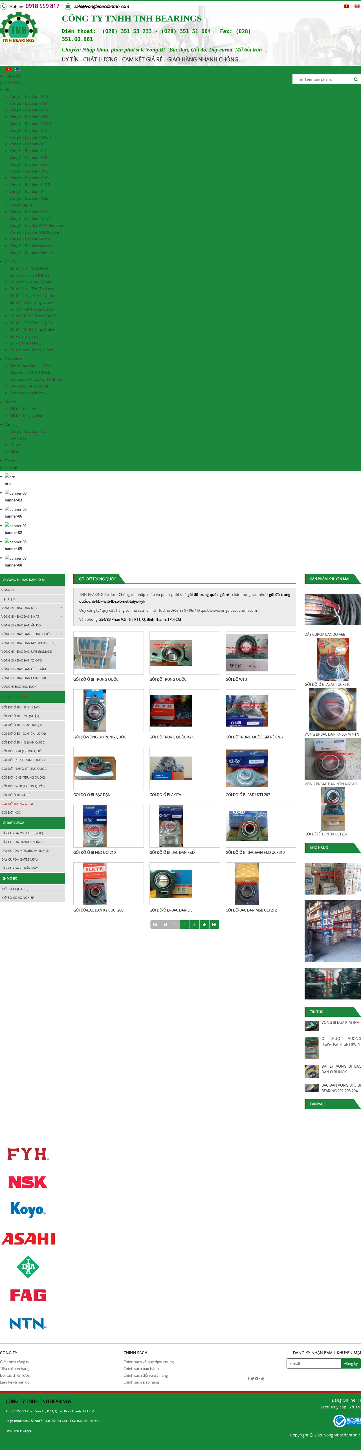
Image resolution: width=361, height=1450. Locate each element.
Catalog (11, 424)
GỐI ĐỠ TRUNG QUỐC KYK (171, 737)
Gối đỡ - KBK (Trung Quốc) (31, 309)
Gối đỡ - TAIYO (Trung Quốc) (33, 315)
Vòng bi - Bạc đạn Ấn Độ (21, 625)
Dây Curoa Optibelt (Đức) (31, 365)
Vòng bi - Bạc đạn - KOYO (30, 123)
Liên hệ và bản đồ (15, 1382)
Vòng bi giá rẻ (21, 205)
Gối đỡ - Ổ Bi (17, 697)
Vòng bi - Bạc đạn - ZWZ (29, 171)
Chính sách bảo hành (141, 1368)
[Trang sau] (204, 924)
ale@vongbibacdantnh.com (102, 6)
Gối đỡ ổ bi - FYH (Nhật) (29, 275)
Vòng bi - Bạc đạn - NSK (29, 116)
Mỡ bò (10, 401)
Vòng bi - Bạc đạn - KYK (29, 164)
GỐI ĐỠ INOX (11, 812)
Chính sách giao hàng (141, 1382)
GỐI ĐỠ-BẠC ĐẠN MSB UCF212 (251, 910)
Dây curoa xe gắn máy (28, 392)
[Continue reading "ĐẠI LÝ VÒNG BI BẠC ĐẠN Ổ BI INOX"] (312, 1071)
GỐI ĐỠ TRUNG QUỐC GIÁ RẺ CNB (254, 737)
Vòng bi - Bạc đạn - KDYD (30, 184)
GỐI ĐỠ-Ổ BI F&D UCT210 (94, 852)
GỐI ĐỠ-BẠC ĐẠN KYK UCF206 (98, 910)
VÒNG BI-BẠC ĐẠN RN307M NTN (332, 734)
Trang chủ (13, 76)
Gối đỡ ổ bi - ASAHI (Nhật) (31, 282)
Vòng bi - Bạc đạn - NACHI (31, 137)
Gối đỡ (10, 261)
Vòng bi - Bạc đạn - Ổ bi (26, 580)
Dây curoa (13, 358)
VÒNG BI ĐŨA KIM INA (340, 1022)
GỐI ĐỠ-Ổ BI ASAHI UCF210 (327, 684)
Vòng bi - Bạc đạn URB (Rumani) (36, 232)
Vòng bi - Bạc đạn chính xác (32, 252)
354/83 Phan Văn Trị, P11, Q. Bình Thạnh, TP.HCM (140, 619)
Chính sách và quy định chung (149, 1361)
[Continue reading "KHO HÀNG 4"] (333, 979)
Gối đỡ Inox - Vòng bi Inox (31, 349)
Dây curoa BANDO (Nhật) (31, 372)
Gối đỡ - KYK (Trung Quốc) (31, 302)
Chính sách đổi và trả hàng (146, 1375)
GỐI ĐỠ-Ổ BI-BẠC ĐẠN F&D (172, 852)
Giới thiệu (13, 82)
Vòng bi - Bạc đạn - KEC (29, 143)
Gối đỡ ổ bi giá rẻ (24, 336)
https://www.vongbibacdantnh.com (227, 610)
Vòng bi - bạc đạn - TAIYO (30, 218)
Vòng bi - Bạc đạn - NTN (29, 110)
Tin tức (10, 460)
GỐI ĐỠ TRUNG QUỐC (167, 679)
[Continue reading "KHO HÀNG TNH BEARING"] (333, 874)
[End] (214, 924)
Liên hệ (11, 467)
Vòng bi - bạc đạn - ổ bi (28, 431)
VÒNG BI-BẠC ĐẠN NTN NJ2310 (330, 784)
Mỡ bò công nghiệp (26, 415)
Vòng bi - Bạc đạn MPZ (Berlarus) (37, 225)
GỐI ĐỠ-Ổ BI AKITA (165, 794)
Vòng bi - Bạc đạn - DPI (28, 157)
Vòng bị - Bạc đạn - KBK (29, 211)
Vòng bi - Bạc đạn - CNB (29, 177)
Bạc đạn (8, 599)
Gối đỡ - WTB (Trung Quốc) (32, 329)
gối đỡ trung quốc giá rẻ (208, 594)
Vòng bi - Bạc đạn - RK (28, 191)
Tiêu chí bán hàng (14, 1368)
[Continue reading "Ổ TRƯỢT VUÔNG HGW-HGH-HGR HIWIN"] (312, 1048)
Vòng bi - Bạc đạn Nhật (20, 616)
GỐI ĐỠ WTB (236, 679)
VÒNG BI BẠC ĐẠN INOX (18, 686)
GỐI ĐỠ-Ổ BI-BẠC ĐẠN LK (170, 910)
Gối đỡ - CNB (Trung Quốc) (32, 322)
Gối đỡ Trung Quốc (25, 343)
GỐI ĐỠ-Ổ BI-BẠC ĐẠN (92, 794)
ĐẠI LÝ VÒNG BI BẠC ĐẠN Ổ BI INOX (341, 1069)
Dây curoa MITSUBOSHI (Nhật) (35, 379)
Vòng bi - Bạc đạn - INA (28, 103)
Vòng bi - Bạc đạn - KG (28, 150)
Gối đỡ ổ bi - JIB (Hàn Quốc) (32, 295)
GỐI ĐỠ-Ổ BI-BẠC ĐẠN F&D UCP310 (255, 852)
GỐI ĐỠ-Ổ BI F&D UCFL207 (248, 794)
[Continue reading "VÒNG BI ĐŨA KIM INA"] (312, 1026)
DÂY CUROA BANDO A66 (325, 634)
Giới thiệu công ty (14, 1361)
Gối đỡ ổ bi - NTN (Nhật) (30, 268)
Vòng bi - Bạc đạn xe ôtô (30, 239)
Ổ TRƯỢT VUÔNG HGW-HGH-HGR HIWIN (341, 1041)
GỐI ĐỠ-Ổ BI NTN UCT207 (326, 834)
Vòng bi (11, 89)
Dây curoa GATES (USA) (29, 386)
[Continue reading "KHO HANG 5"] (333, 926)
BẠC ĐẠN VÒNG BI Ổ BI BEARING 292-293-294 (341, 1088)
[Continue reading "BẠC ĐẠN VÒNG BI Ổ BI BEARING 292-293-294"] (312, 1088)
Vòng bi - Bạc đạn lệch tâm (32, 245)
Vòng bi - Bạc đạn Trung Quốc (26, 634)
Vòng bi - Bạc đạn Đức (19, 608)
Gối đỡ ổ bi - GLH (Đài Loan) (33, 288)
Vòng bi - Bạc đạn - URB (29, 198)
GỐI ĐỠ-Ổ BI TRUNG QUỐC (95, 679)
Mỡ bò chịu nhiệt (24, 408)
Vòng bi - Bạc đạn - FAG (29, 96)
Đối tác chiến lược (15, 1375)
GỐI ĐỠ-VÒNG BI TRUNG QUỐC (99, 737)
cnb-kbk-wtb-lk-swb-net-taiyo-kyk (117, 601)
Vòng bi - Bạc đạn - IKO (28, 130)
